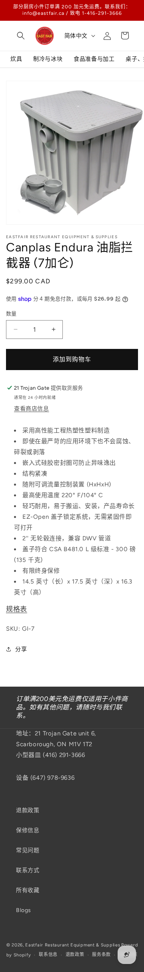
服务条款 (101, 954)
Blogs (23, 910)
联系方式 (27, 870)
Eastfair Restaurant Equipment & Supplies (72, 945)
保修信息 (27, 830)
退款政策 (27, 810)
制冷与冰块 (47, 59)
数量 (11, 314)
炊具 (16, 59)
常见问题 (27, 850)
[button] (21, 35)
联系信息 (48, 954)
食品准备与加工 (94, 59)
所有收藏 (27, 890)
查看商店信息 (31, 408)
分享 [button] (21, 649)
